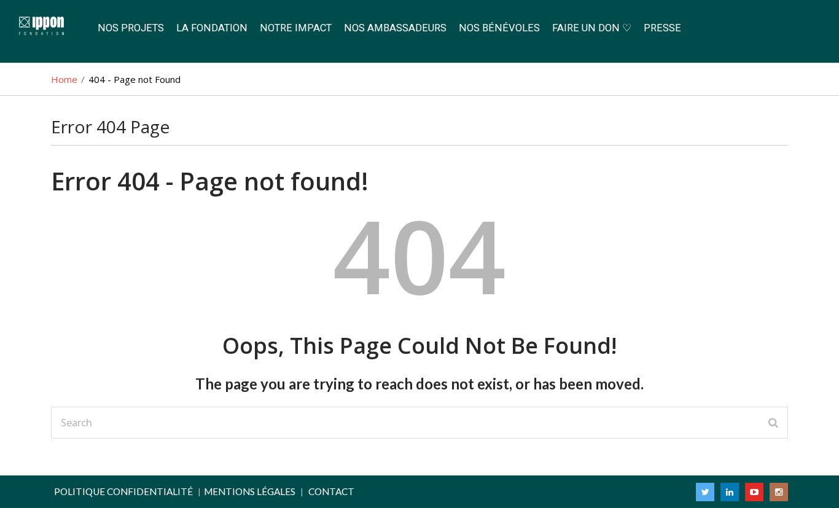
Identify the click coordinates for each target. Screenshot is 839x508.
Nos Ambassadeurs (395, 28)
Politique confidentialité (123, 491)
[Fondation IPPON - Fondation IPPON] (46, 26)
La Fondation (212, 28)
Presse (662, 28)
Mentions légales (249, 491)
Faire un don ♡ (591, 28)
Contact (331, 491)
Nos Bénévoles (499, 28)
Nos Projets (131, 28)
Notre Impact (296, 28)
